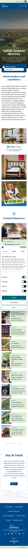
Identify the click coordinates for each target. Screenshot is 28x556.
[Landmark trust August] (14, 167)
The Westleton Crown (11, 245)
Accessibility (9, 507)
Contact (8, 520)
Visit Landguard (16, 402)
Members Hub (17, 520)
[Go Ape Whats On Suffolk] (14, 193)
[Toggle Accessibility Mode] (25, 1)
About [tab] (23, 251)
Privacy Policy (21, 516)
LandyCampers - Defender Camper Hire (17, 359)
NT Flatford (15, 343)
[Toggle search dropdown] (22, 6)
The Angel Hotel (16, 416)
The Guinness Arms (17, 389)
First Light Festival (17, 430)
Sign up (13, 483)
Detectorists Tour (17, 375)
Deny (14, 307)
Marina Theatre (16, 330)
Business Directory (14, 511)
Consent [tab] (5, 251)
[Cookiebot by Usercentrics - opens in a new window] (20, 247)
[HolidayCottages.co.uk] (14, 140)
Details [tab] (14, 251)
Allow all (14, 297)
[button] (25, 6)
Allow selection (14, 302)
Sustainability (19, 507)
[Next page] (18, 443)
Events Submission (8, 516)
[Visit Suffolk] (5, 6)
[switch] (24, 282)
